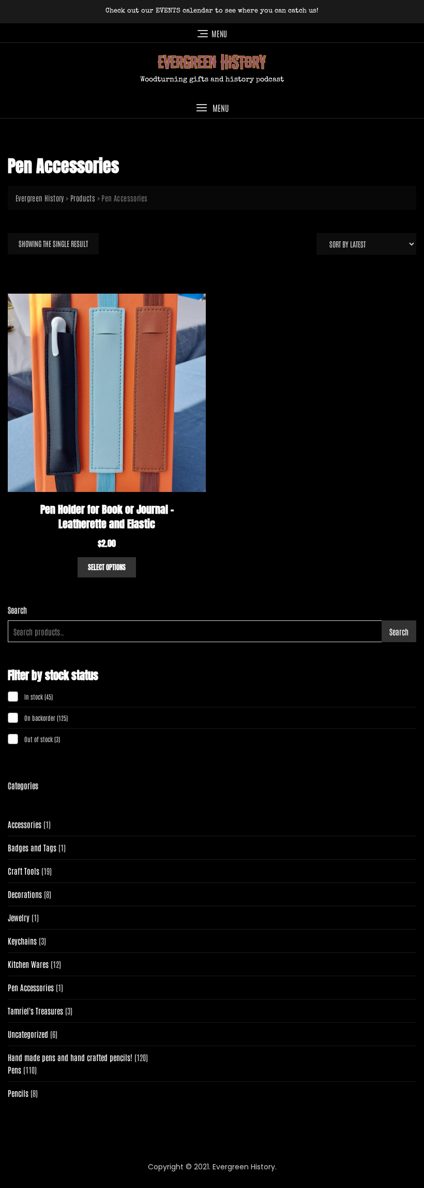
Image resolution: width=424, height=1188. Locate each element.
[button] (212, 108)
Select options (107, 567)
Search (17, 610)
